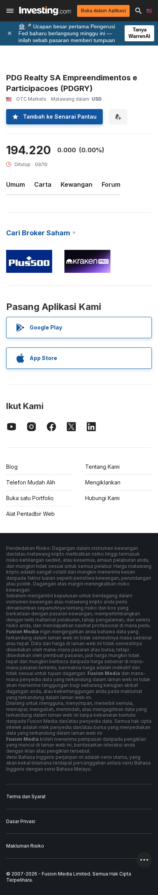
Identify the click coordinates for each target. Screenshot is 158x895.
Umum (15, 184)
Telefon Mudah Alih (30, 482)
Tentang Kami (102, 466)
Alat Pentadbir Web (30, 513)
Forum (111, 184)
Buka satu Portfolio (30, 498)
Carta (42, 184)
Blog (12, 466)
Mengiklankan (102, 482)
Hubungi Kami (102, 498)
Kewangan (76, 184)
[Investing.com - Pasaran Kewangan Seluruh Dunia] (45, 10)
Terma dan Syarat (26, 796)
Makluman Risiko (25, 846)
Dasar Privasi (20, 821)
